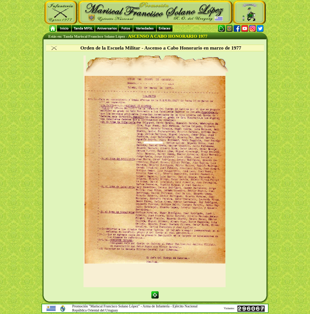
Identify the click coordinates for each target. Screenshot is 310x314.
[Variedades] (144, 28)
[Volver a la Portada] (64, 28)
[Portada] (53, 28)
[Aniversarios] (106, 28)
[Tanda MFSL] (83, 28)
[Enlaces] (164, 28)
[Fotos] (125, 28)
